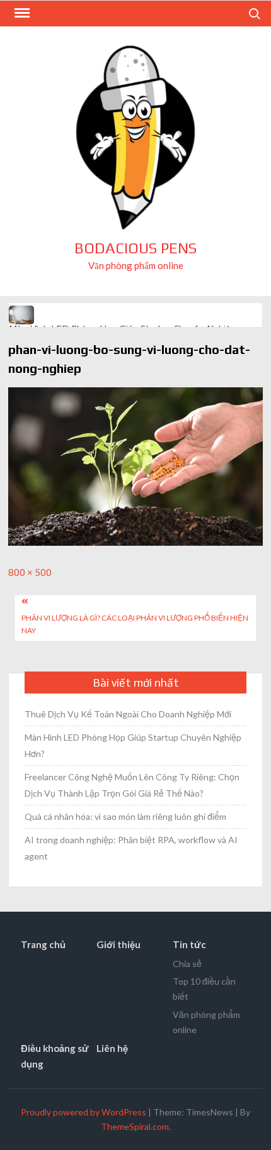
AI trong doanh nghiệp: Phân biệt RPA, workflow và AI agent (131, 847)
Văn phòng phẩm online (206, 1022)
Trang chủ (43, 944)
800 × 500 (30, 572)
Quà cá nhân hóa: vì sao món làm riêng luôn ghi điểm (125, 816)
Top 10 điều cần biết (204, 989)
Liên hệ (112, 1048)
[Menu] (20, 13)
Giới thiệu (118, 944)
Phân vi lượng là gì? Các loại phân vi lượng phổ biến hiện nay (134, 624)
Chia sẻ (187, 963)
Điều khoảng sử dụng (55, 1056)
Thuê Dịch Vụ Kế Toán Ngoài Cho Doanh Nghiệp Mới (128, 714)
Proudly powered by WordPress (83, 1112)
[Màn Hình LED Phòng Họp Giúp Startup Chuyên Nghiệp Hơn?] (22, 313)
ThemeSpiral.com (135, 1126)
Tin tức (189, 944)
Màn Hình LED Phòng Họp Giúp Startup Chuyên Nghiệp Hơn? (133, 745)
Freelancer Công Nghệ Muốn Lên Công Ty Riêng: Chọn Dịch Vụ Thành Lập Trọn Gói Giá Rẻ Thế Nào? (132, 785)
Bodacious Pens (135, 248)
